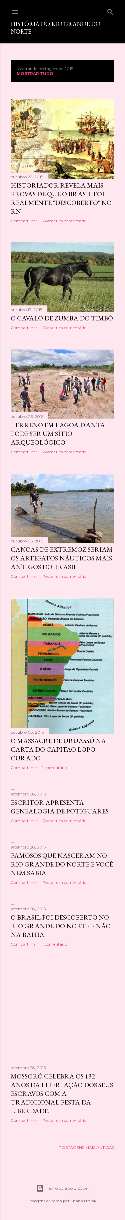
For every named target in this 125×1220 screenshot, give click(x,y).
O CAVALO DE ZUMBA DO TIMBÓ (62, 318)
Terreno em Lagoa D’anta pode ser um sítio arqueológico (58, 434)
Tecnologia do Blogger (68, 1188)
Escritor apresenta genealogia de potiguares (60, 806)
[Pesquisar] (110, 10)
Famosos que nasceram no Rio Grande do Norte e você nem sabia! (62, 864)
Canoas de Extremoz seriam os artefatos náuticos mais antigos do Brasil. (62, 558)
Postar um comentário (64, 220)
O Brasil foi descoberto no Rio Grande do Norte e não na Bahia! (61, 926)
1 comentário (54, 767)
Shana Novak (83, 1200)
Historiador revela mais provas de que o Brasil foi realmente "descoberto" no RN (61, 198)
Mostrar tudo (35, 73)
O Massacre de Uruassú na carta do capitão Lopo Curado (58, 749)
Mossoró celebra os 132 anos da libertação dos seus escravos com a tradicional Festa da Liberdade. (62, 1093)
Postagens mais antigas (86, 1147)
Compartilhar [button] (24, 220)
